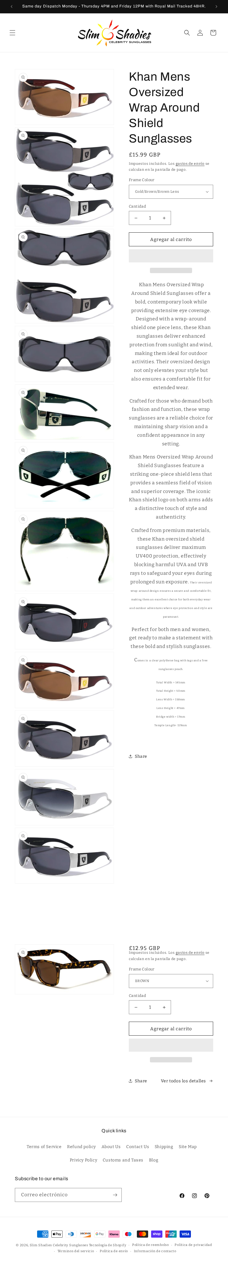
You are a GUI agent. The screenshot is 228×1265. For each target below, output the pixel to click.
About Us (111, 1146)
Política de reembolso (150, 1245)
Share (141, 756)
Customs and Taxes (123, 1160)
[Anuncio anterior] (11, 6)
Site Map (188, 1146)
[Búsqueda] (187, 32)
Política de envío (114, 1251)
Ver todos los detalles (183, 1081)
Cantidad (137, 206)
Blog (153, 1160)
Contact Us (137, 1146)
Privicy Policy (83, 1160)
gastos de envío (190, 164)
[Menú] (12, 32)
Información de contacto (155, 1251)
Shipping (164, 1146)
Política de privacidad (193, 1245)
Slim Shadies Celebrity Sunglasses (59, 1245)
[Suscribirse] (114, 1195)
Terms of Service (44, 1146)
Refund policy (81, 1146)
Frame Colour (142, 180)
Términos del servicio (76, 1251)
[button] (171, 256)
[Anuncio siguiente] (216, 6)
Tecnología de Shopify (107, 1245)
